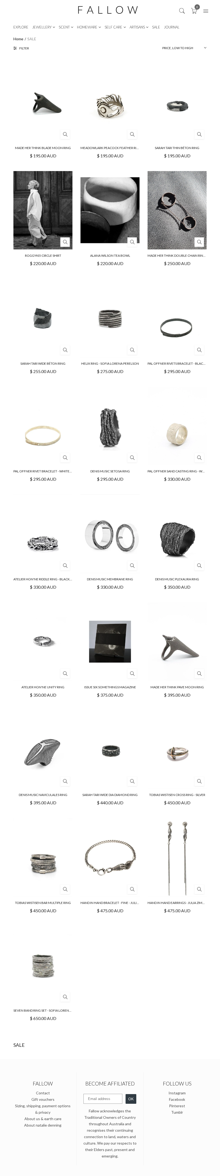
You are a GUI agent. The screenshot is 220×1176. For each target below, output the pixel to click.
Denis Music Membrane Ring (110, 579)
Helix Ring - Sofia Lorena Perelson (110, 363)
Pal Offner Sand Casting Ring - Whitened (182, 471)
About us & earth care (42, 1118)
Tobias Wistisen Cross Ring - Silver (177, 795)
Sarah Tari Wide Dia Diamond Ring (110, 795)
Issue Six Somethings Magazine (110, 687)
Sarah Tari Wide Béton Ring (42, 363)
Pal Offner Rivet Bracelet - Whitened (44, 471)
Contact (43, 1093)
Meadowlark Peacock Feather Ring (110, 148)
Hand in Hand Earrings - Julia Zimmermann (183, 903)
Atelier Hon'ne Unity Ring (42, 687)
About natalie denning (42, 1125)
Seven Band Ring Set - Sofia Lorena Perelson (50, 1010)
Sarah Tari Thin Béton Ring (177, 148)
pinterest (177, 1105)
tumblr (177, 1112)
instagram (177, 1093)
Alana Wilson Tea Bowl (110, 256)
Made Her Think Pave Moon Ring (177, 687)
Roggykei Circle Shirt (43, 256)
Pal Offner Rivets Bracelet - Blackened (181, 363)
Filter (24, 48)
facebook (177, 1099)
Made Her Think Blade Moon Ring (43, 148)
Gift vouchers (42, 1099)
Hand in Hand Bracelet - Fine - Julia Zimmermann (121, 903)
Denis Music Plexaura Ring (177, 579)
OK (131, 1099)
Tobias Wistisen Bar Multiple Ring (43, 903)
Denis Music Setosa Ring (110, 471)
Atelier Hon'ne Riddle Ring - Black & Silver (48, 579)
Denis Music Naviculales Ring (43, 795)
